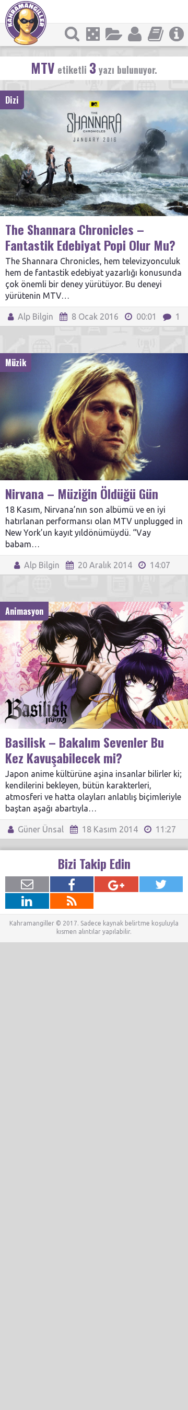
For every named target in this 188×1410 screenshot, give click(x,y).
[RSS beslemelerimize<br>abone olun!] (72, 901)
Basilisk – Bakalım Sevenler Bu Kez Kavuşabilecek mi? (84, 749)
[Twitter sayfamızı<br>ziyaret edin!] (161, 884)
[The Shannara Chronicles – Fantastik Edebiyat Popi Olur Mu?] (94, 95)
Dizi (12, 100)
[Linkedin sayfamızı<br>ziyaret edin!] (27, 901)
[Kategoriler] (113, 34)
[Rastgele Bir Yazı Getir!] (93, 34)
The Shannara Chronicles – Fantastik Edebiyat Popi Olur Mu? (90, 237)
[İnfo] (176, 34)
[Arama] (72, 34)
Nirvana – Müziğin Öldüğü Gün (81, 493)
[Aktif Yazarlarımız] (134, 34)
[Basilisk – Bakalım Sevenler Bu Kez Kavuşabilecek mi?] (94, 606)
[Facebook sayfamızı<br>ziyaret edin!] (72, 884)
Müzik (15, 362)
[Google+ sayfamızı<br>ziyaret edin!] (116, 884)
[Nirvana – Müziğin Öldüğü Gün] (94, 358)
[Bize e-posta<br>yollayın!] (27, 884)
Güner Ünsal (40, 829)
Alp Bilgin (34, 316)
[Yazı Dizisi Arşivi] (155, 34)
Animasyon (24, 611)
